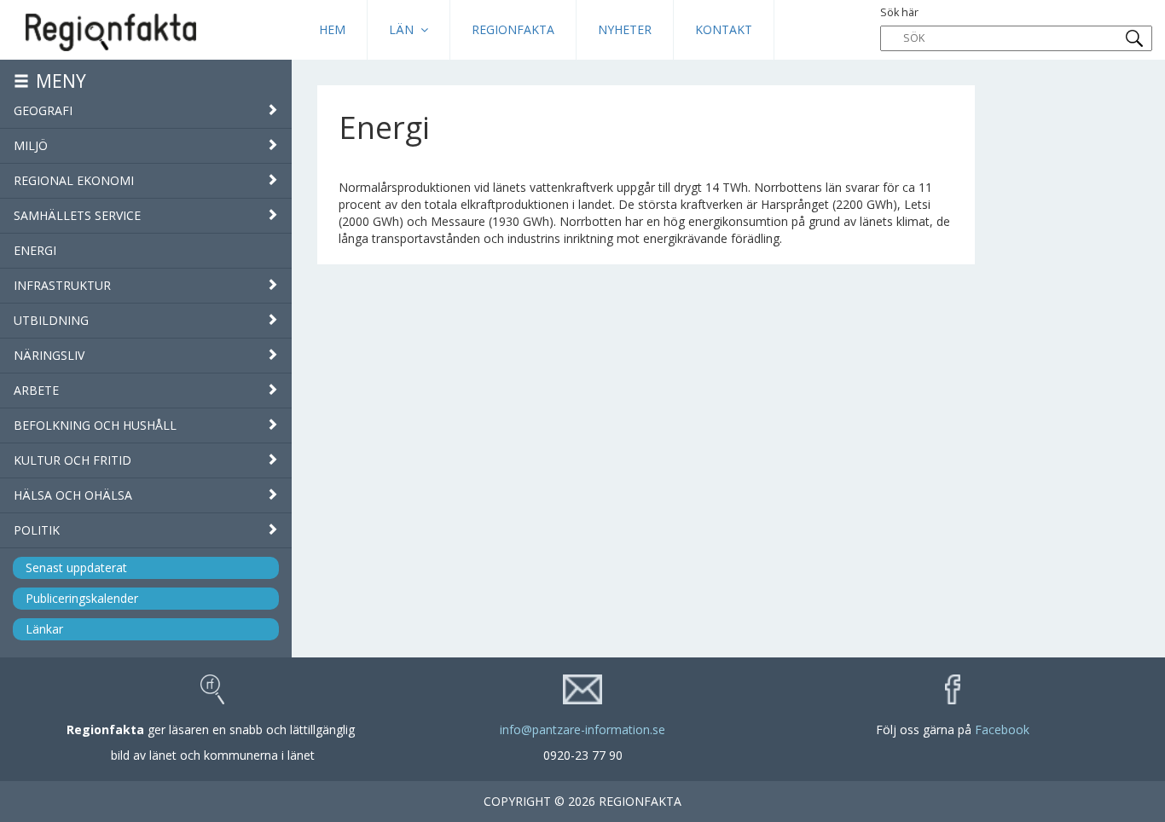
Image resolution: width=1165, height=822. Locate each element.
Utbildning (51, 320)
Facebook (1002, 729)
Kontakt (723, 29)
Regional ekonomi (74, 180)
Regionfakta (513, 29)
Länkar (44, 629)
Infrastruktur (62, 285)
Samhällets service (77, 215)
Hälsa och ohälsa (73, 495)
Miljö (31, 145)
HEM (332, 29)
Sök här (899, 12)
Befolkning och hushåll (95, 425)
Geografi (43, 110)
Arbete (36, 390)
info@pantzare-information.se (582, 729)
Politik (37, 530)
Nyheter (625, 29)
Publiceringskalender (82, 598)
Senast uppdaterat (76, 567)
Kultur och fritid (72, 460)
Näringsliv (49, 355)
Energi (35, 250)
